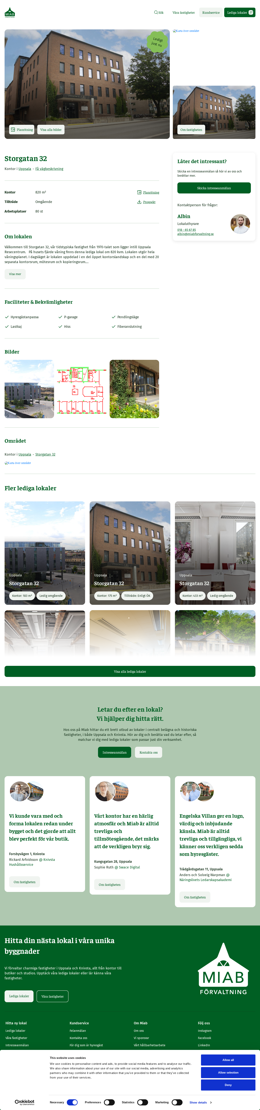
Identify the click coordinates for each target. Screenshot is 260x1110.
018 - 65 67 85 (186, 230)
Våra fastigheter (184, 12)
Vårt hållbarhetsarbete (149, 1045)
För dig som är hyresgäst (86, 1045)
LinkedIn (204, 1045)
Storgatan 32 (45, 454)
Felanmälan (78, 1031)
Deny (228, 1085)
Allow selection (228, 1072)
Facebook (204, 1038)
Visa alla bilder (50, 129)
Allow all (228, 1060)
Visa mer (15, 274)
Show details (198, 1102)
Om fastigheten (191, 129)
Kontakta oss (149, 752)
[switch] (109, 1102)
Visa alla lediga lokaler (130, 671)
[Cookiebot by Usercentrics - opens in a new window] (24, 1102)
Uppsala (24, 169)
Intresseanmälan (115, 752)
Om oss (139, 1031)
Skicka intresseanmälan (214, 188)
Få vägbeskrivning (49, 169)
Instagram (205, 1031)
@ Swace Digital (127, 867)
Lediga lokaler (239, 12)
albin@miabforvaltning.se (195, 234)
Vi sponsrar (141, 1038)
